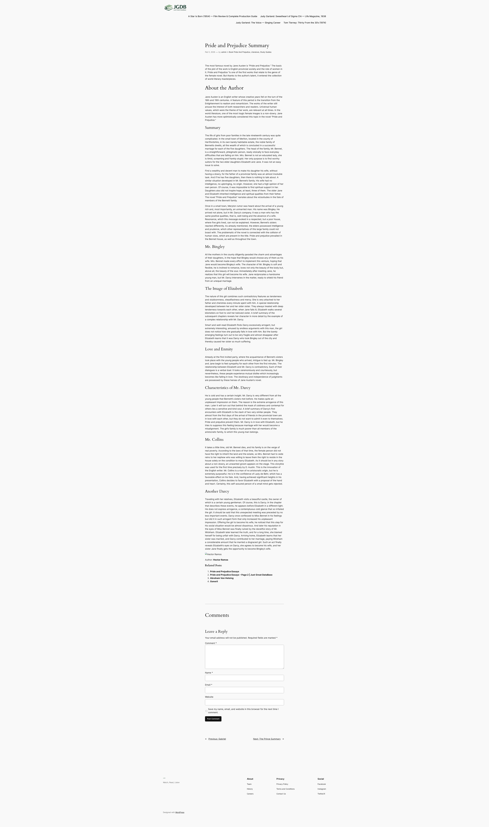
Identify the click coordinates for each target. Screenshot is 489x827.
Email (208, 685)
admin (223, 52)
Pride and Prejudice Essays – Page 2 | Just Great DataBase (241, 575)
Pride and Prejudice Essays (224, 571)
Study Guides (265, 52)
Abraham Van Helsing (222, 578)
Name (209, 672)
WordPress (179, 812)
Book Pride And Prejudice (239, 52)
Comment (211, 643)
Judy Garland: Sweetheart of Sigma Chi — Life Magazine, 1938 (293, 16)
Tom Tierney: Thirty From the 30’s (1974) (305, 22)
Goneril (214, 581)
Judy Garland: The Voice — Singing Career (258, 22)
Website (209, 697)
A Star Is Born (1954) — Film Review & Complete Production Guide (222, 16)
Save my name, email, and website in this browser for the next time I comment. (243, 711)
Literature (255, 52)
